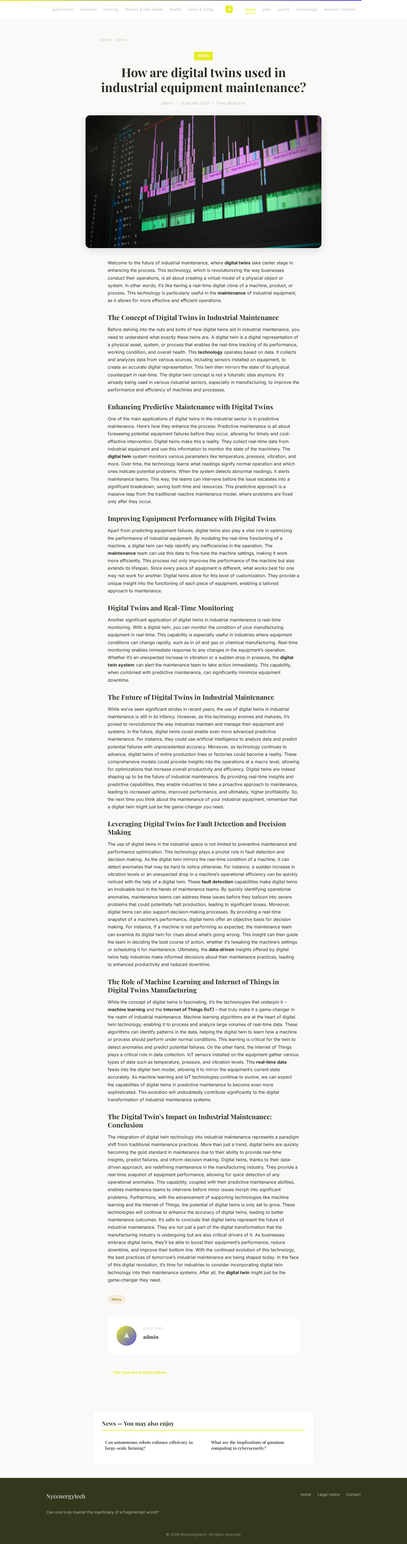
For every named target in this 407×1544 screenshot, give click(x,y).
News (250, 9)
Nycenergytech (66, 1496)
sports (283, 9)
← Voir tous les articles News (137, 1372)
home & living (200, 9)
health (175, 9)
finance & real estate (144, 9)
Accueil (105, 39)
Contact (353, 1494)
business (88, 9)
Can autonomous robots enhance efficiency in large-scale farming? (149, 1445)
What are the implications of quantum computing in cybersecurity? (247, 1445)
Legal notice (329, 1494)
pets (266, 9)
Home (305, 1494)
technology (306, 9)
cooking (111, 9)
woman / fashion (339, 9)
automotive (62, 9)
